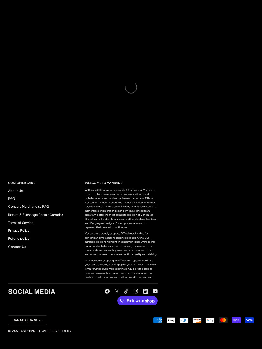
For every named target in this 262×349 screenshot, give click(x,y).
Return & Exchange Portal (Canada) (35, 215)
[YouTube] (155, 291)
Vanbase (19, 331)
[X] (117, 291)
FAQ (11, 198)
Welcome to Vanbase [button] (103, 183)
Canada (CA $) (25, 320)
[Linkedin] (145, 291)
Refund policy (18, 238)
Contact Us (17, 247)
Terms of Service (20, 222)
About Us (15, 191)
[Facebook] (107, 291)
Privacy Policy (18, 230)
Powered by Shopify (54, 331)
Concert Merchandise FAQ (28, 206)
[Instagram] (136, 291)
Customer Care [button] (21, 183)
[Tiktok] (126, 291)
